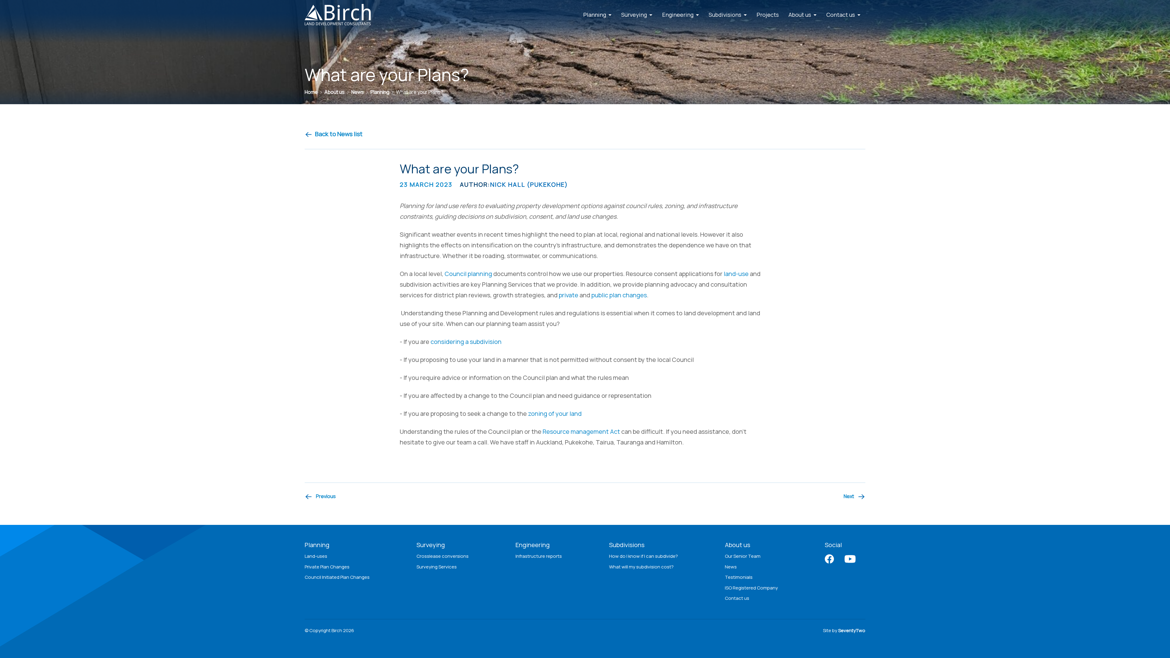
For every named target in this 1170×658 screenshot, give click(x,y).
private (568, 295)
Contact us (737, 598)
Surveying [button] (634, 14)
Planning (317, 545)
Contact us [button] (841, 14)
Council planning (468, 274)
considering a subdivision (466, 342)
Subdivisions (626, 545)
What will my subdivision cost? (641, 567)
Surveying (431, 545)
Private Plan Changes (327, 567)
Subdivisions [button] (726, 14)
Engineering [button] (678, 14)
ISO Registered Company (751, 588)
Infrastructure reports (539, 556)
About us (737, 545)
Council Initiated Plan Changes (337, 577)
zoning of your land (555, 413)
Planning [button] (595, 14)
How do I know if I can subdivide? (643, 556)
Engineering (533, 545)
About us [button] (800, 14)
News (731, 567)
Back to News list (339, 134)
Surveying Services (437, 567)
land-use (736, 274)
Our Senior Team (742, 556)
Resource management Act (581, 431)
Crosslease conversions (443, 556)
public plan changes (619, 295)
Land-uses (316, 556)
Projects (768, 14)
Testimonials (739, 577)
